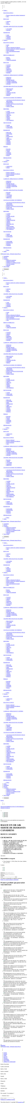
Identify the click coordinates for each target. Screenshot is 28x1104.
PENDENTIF (6, 32)
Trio (7, 46)
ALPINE (8, 213)
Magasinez (3, 806)
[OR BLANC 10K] (4, 867)
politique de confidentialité (9, 1061)
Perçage (8, 24)
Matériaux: (3, 872)
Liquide (8, 125)
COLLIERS (9, 28)
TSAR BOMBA (10, 226)
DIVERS (8, 84)
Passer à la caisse (4, 879)
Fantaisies (8, 38)
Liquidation (6, 256)
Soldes (4, 251)
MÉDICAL (9, 139)
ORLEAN (8, 115)
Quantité (2, 875)
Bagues (8, 57)
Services (5, 257)
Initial (7, 135)
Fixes (7, 22)
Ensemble (8, 94)
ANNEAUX (9, 166)
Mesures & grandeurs (11, 260)
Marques (8, 265)
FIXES (8, 67)
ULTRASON (9, 127)
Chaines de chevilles (11, 92)
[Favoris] (4, 894)
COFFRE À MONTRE (11, 82)
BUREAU (8, 78)
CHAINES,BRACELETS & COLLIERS (13, 86)
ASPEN (8, 119)
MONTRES (6, 109)
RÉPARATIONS (7, 157)
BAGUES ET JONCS (8, 42)
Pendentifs (8, 152)
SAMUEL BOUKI (10, 220)
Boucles (8, 150)
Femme (5, 40)
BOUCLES (6, 19)
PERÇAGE (9, 70)
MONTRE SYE (10, 224)
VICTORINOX (10, 120)
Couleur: (3, 865)
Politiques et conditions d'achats (8, 1099)
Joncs (7, 16)
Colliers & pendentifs (11, 60)
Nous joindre (6, 266)
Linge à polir (9, 126)
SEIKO (8, 116)
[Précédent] (1, 810)
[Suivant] (4, 804)
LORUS (8, 114)
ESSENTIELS (9, 102)
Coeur (7, 35)
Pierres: (2, 874)
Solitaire (8, 140)
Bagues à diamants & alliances (13, 47)
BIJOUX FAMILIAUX (8, 55)
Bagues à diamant (10, 172)
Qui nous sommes (10, 264)
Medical (8, 95)
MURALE (8, 77)
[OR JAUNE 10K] (4, 869)
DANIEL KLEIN (10, 112)
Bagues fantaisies (10, 50)
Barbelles (8, 72)
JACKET (8, 65)
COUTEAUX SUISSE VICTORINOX (12, 97)
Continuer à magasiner (13, 879)
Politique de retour (10, 261)
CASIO (8, 111)
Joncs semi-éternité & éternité (13, 51)
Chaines (8, 91)
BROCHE (8, 132)
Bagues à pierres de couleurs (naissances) (15, 15)
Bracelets (8, 30)
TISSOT (8, 117)
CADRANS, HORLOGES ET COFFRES (13, 75)
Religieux (8, 36)
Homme (5, 161)
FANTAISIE (9, 133)
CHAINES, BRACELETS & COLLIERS (13, 26)
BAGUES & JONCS (8, 12)
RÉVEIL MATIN (10, 80)
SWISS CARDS (10, 106)
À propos (5, 258)
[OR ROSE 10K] (4, 870)
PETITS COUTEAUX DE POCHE (14, 104)
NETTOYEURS (7, 122)
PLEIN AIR (9, 105)
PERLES (5, 146)
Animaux (8, 37)
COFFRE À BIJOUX (11, 81)
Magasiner (3, 1045)
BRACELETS (9, 88)
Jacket (7, 45)
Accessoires (9, 71)
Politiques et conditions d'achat (13, 262)
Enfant (4, 10)
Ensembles (8, 154)
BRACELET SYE (10, 228)
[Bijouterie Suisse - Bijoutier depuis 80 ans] (11, 253)
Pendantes (8, 68)
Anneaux (8, 21)
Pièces (7, 160)
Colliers (8, 151)
